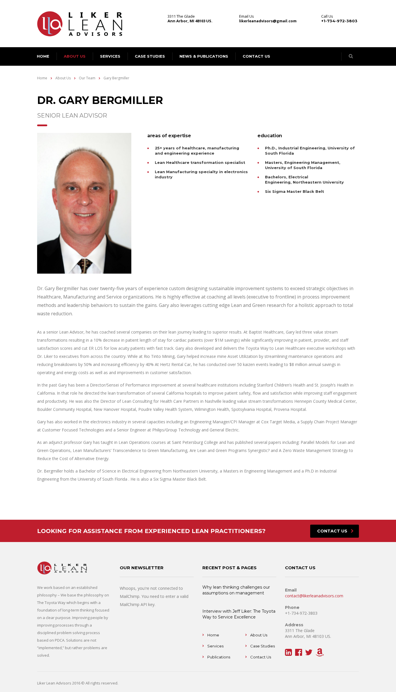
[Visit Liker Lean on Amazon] (320, 653)
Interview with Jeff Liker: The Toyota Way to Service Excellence (238, 614)
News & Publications (203, 56)
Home (42, 78)
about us (75, 56)
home (43, 56)
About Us (258, 635)
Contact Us (260, 657)
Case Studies (150, 56)
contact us (256, 56)
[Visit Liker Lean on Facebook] (298, 653)
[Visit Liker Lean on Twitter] (309, 653)
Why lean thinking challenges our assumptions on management (236, 590)
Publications (218, 657)
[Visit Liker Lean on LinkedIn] (288, 653)
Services (110, 56)
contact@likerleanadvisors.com (314, 595)
